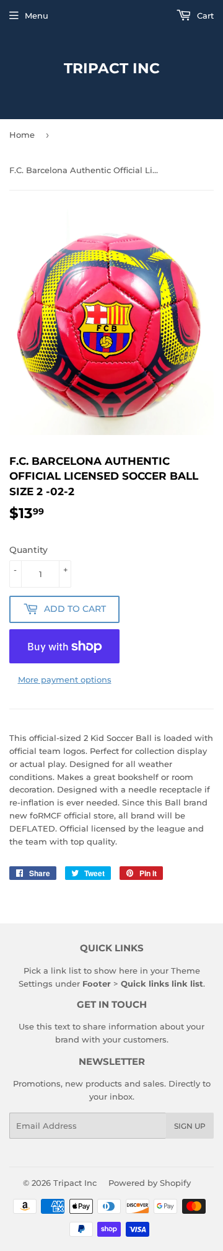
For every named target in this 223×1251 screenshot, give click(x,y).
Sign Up (190, 1126)
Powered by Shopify (149, 1183)
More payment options (65, 679)
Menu (36, 15)
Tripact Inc (112, 68)
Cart (204, 15)
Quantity (28, 549)
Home (22, 135)
